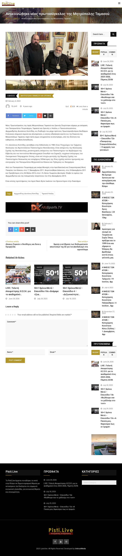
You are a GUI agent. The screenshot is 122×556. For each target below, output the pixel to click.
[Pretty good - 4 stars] (13, 315)
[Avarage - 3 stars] (10, 315)
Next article (82, 241)
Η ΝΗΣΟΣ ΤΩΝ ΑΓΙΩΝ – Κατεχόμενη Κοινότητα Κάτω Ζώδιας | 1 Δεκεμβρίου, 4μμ (108, 325)
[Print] (50, 115)
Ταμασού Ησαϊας (48, 193)
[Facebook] (10, 229)
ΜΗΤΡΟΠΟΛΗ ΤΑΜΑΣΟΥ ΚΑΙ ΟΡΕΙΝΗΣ (36, 96)
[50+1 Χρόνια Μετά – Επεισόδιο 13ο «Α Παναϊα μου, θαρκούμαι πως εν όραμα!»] (95, 110)
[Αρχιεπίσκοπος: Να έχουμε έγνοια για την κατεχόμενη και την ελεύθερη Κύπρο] (95, 169)
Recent (95, 52)
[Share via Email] (45, 115)
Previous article (13, 241)
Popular (104, 53)
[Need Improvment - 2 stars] (8, 315)
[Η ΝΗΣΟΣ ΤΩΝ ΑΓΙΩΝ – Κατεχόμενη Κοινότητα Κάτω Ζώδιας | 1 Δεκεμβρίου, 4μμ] (95, 314)
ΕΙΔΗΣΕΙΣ (16, 19)
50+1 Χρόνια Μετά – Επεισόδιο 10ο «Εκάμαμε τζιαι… (46, 291)
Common (112, 53)
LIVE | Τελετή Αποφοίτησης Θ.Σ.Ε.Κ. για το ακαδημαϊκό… (18, 291)
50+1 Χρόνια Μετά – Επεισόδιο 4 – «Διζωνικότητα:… (72, 291)
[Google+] (39, 115)
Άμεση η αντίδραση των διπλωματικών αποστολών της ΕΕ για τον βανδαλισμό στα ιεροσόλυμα (69, 247)
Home (9, 19)
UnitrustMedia (80, 549)
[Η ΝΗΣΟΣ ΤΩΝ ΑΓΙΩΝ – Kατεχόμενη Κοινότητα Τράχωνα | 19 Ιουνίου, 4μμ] (95, 266)
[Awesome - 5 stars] (15, 315)
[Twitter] (16, 229)
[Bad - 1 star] (6, 315)
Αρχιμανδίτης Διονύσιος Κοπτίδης (26, 193)
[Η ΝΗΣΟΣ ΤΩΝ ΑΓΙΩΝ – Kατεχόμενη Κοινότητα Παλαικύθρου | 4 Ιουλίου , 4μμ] (95, 290)
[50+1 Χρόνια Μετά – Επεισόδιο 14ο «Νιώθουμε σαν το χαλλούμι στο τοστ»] (95, 87)
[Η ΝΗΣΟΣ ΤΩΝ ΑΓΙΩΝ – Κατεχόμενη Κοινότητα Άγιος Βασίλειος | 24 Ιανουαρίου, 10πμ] (95, 194)
